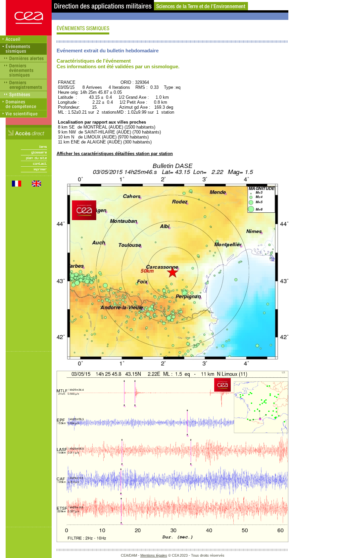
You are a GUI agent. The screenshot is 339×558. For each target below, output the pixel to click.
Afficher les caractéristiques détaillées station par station (115, 153)
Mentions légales (153, 555)
